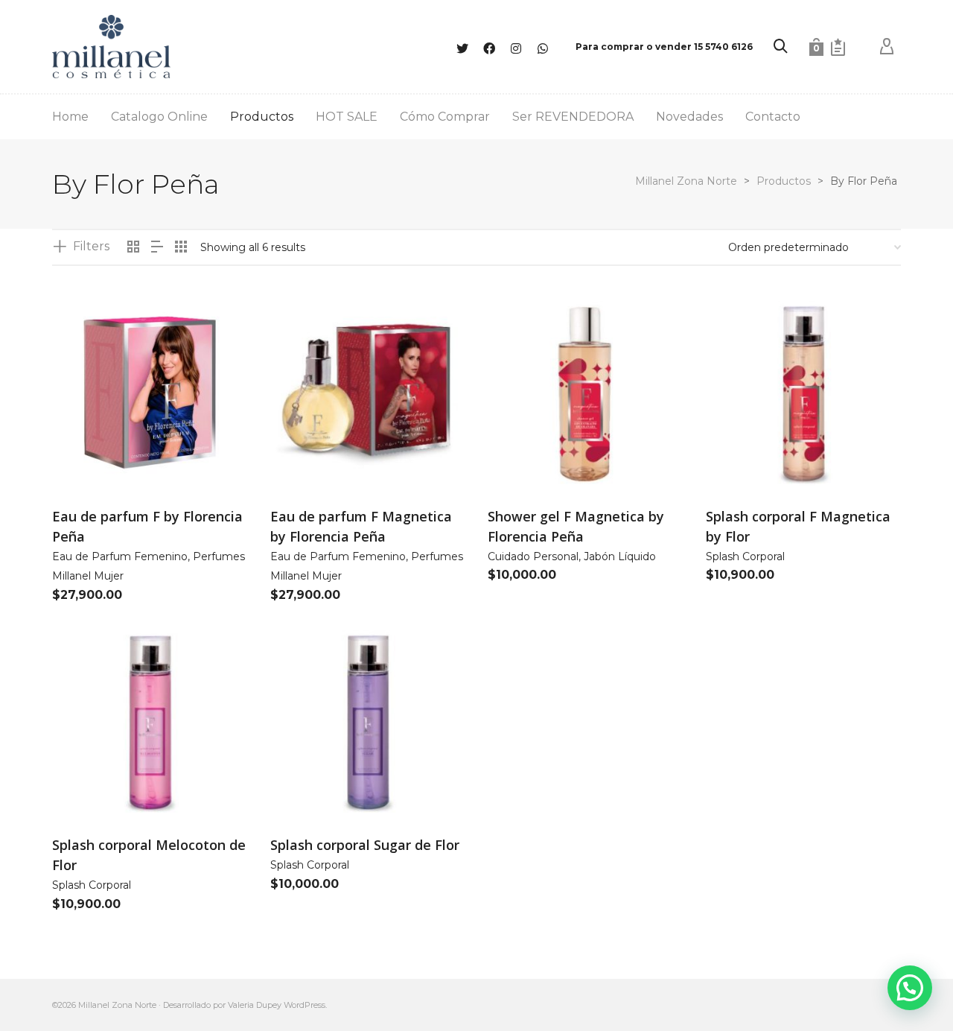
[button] (86, 457)
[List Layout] (157, 247)
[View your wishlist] (837, 46)
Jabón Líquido (620, 556)
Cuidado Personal (533, 556)
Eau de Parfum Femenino (120, 556)
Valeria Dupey (254, 1005)
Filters (91, 246)
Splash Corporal (745, 556)
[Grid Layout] (181, 247)
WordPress (304, 1005)
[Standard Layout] (133, 247)
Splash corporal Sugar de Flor (364, 845)
